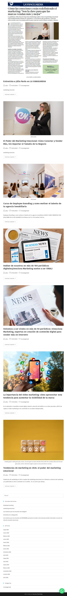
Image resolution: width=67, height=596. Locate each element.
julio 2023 (5, 555)
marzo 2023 (6, 564)
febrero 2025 (6, 536)
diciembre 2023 (7, 552)
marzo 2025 (6, 533)
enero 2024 (6, 548)
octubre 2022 (6, 574)
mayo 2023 (6, 558)
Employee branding (8, 505)
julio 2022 (5, 577)
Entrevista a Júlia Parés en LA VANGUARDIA (24, 81)
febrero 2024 (6, 545)
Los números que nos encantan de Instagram (15, 511)
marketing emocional (8, 508)
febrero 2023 (6, 568)
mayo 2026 (6, 529)
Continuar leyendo (11, 95)
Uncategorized (25, 85)
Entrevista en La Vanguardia (10, 515)
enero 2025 (6, 539)
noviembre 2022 (7, 571)
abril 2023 (5, 561)
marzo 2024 (6, 542)
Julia (6, 85)
